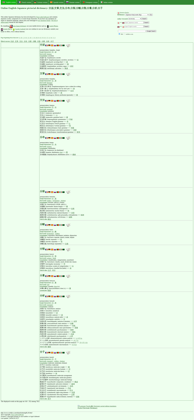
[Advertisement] (74, 24)
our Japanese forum (44, 20)
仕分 (49, 270)
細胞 (70, 217)
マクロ (74, 344)
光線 (73, 325)
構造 (73, 332)
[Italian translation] (61, 44)
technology (56, 200)
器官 (71, 66)
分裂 (30, 41)
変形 (78, 132)
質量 (76, 328)
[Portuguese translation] (58, 44)
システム (79, 338)
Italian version (108, 2)
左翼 (73, 394)
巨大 (71, 390)
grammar (50, 109)
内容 (72, 334)
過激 (77, 397)
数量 (49, 290)
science (49, 146)
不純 (69, 388)
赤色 (71, 386)
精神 (82, 215)
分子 (52, 41)
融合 (49, 219)
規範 (75, 130)
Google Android (20, 29)
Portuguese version (91, 2)
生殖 (72, 208)
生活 (72, 91)
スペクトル (84, 342)
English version (11, 2)
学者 (71, 119)
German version (42, 2)
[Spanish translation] (52, 44)
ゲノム (76, 340)
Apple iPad (6, 29)
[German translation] (49, 44)
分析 (47, 41)
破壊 (73, 384)
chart (61, 152)
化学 (75, 321)
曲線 (74, 154)
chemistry (50, 305)
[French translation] (46, 44)
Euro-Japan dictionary (20, 26)
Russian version (74, 2)
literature (49, 83)
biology (49, 54)
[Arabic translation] (63, 44)
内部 (72, 213)
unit (48, 284)
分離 (34, 41)
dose (55, 286)
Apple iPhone (53, 26)
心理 (71, 336)
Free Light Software (42, 17)
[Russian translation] (55, 44)
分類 (38, 41)
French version (26, 2)
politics (49, 200)
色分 (53, 270)
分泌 (12, 41)
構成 (76, 382)
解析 (49, 347)
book (54, 258)
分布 (25, 41)
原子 (49, 399)
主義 (66, 244)
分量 (43, 41)
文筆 (16, 41)
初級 (72, 128)
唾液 (66, 68)
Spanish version (58, 2)
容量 (71, 323)
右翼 (73, 392)
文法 (21, 41)
